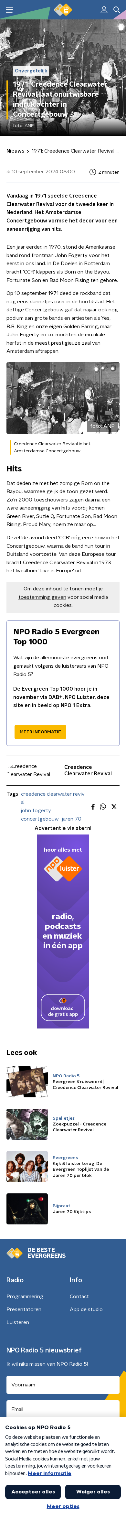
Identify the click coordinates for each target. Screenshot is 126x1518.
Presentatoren (23, 1309)
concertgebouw (40, 819)
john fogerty (36, 810)
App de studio (86, 1309)
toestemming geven (42, 597)
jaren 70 (71, 819)
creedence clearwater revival (53, 798)
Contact (79, 1296)
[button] (9, 10)
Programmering (24, 1296)
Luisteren (17, 1322)
